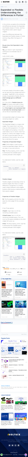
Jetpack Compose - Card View (16, 365)
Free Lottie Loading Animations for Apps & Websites (20, 423)
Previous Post (5, 334)
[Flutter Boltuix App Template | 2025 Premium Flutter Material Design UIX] (7, 304)
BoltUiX (6, 2)
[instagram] (15, 445)
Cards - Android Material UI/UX (16, 375)
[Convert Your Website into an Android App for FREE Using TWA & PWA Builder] (7, 400)
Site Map (15, 454)
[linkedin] (18, 445)
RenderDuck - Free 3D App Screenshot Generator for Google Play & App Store (20, 407)
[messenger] (26, 455)
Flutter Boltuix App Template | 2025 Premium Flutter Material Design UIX (7, 311)
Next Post (23, 334)
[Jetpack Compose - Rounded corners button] (4, 371)
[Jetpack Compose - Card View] (4, 366)
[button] (2, 2)
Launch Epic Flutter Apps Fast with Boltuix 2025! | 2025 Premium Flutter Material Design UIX (20, 292)
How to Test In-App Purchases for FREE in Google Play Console (6, 423)
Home (2, 6)
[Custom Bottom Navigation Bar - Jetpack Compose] (4, 361)
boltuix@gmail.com (7, 454)
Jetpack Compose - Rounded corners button (18, 370)
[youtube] (12, 445)
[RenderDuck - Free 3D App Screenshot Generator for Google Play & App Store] (21, 400)
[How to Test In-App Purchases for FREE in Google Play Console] (7, 416)
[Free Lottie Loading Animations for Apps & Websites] (21, 416)
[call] (1, 454)
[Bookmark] (26, 12)
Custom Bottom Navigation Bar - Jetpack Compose (17, 360)
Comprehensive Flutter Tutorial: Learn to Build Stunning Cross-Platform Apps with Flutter (20, 312)
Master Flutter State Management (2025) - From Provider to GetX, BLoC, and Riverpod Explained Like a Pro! (7, 293)
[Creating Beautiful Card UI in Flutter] (14, 347)
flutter (5, 6)
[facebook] (9, 445)
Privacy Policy (22, 454)
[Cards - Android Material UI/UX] (4, 376)
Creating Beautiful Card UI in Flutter (10, 357)
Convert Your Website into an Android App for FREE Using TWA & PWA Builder (7, 407)
